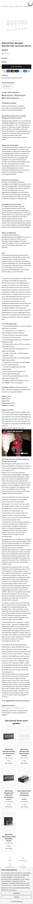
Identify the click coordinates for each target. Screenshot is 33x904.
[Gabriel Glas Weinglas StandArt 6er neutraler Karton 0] (16, 24)
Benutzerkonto (22, 860)
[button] (30, 3)
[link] (16, 901)
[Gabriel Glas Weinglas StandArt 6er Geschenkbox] (9, 736)
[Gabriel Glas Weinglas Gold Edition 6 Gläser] (24, 736)
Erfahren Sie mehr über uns (9, 890)
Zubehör (27, 6)
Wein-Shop (18, 6)
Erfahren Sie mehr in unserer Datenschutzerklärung (15, 888)
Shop (11, 6)
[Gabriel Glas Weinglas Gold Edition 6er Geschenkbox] (9, 778)
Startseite (5, 6)
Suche (10, 860)
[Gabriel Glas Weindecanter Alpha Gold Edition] (9, 821)
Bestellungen (10, 867)
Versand (7, 53)
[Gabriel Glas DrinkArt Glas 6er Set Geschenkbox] (24, 778)
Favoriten (23, 867)
